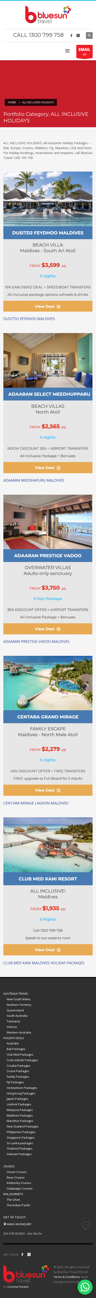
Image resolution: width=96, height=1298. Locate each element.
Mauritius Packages (20, 1121)
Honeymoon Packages (22, 1088)
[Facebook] (71, 35)
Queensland (15, 1010)
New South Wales (19, 999)
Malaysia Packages (20, 1110)
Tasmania (13, 1021)
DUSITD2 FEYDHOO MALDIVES (29, 318)
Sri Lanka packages (20, 1143)
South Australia (17, 1016)
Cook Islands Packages (22, 1060)
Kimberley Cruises (19, 1183)
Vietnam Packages (19, 1154)
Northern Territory (19, 1005)
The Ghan (13, 1200)
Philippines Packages (21, 1132)
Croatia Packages (18, 1066)
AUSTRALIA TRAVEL (15, 994)
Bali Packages (16, 1049)
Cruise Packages (18, 1071)
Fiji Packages (15, 1082)
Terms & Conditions (67, 1277)
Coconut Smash (18, 1287)
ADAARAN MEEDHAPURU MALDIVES (33, 480)
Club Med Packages (20, 1054)
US (84, 51)
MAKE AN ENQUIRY (18, 1224)
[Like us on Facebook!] (22, 1254)
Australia (13, 1043)
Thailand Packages (19, 1148)
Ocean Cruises (17, 1172)
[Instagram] (78, 35)
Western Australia (19, 1032)
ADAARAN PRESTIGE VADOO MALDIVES (36, 641)
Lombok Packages (19, 1104)
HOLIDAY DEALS (13, 1038)
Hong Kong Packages (21, 1093)
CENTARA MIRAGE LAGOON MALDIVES (35, 803)
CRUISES (9, 1166)
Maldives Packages (20, 1115)
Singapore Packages (21, 1137)
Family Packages (18, 1077)
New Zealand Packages (23, 1126)
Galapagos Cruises (20, 1188)
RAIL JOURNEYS (13, 1194)
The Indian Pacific (18, 1205)
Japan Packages (17, 1099)
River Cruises (16, 1177)
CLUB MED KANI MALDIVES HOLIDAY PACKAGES (43, 962)
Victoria (12, 1027)
